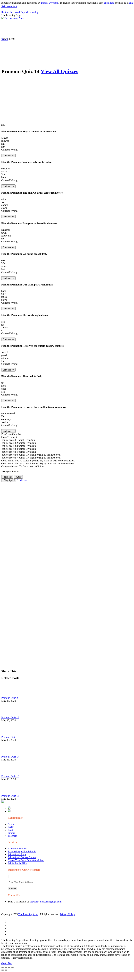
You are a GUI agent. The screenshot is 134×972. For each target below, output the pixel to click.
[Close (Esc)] (2, 967)
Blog (10, 830)
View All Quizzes (59, 71)
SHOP (97, 25)
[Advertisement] (67, 101)
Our (3, 293)
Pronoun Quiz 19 (10, 717)
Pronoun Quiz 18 (10, 737)
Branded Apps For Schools (22, 851)
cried (3, 388)
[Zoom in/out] (12, 967)
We (3, 263)
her (3, 146)
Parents (11, 832)
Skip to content (9, 6)
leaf (3, 269)
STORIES (60, 25)
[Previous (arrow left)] (2, 970)
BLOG (85, 25)
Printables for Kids (17, 863)
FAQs (11, 827)
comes (4, 205)
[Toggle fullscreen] (9, 967)
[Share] (6, 967)
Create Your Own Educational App (26, 860)
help (3, 385)
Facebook (34, 32)
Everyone (6, 235)
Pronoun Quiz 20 (10, 697)
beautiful (5, 168)
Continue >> (8, 155)
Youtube (13, 32)
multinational (8, 413)
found (4, 266)
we (2, 202)
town (4, 232)
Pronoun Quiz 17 (10, 756)
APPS (12, 25)
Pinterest (110, 25)
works (4, 422)
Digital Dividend (42, 2)
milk (3, 199)
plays (4, 299)
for (2, 382)
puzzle (4, 355)
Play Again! (9, 480)
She (3, 321)
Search (45, 32)
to (2, 330)
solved (4, 352)
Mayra (4, 137)
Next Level (22, 480)
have (3, 177)
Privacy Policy (67, 914)
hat (2, 143)
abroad (4, 327)
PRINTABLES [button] (28, 25)
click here (102, 2)
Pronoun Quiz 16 (10, 776)
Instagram (121, 25)
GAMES (45, 25)
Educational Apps (17, 854)
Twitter (23, 32)
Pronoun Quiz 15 (10, 795)
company (6, 419)
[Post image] (10, 695)
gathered (5, 229)
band (3, 291)
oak (3, 260)
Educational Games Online (22, 857)
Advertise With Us (17, 848)
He (2, 361)
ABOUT (72, 25)
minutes (5, 358)
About (11, 824)
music (4, 296)
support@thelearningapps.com (45, 901)
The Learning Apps (28, 914)
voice (4, 171)
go (2, 324)
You (3, 174)
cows (4, 207)
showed (5, 140)
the (2, 238)
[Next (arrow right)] (6, 970)
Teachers (12, 835)
